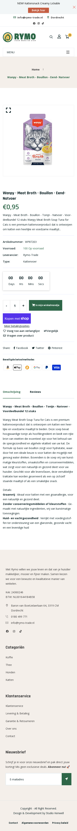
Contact (10, 736)
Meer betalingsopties (17, 326)
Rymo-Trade (30, 255)
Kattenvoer (30, 261)
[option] (38, 140)
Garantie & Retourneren (20, 721)
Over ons (11, 728)
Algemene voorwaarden (35, 823)
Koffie (9, 657)
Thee (9, 665)
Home (36, 69)
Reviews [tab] (35, 392)
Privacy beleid (60, 823)
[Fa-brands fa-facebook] (34, 23)
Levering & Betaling (17, 713)
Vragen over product (20, 335)
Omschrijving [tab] (12, 392)
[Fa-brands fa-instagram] (38, 23)
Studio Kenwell (55, 813)
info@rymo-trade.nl (30, 17)
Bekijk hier (38, 10)
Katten (10, 680)
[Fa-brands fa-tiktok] (42, 23)
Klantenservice (14, 706)
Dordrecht (57, 17)
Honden (10, 672)
